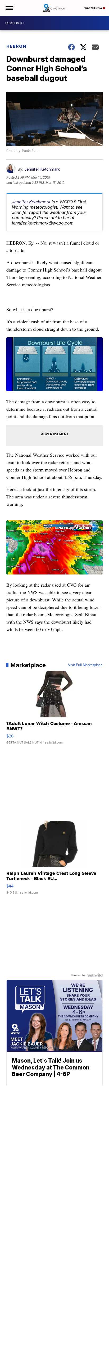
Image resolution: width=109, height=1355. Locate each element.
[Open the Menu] (9, 8)
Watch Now (93, 8)
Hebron (16, 46)
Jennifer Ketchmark (42, 169)
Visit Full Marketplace (85, 665)
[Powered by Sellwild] (95, 975)
